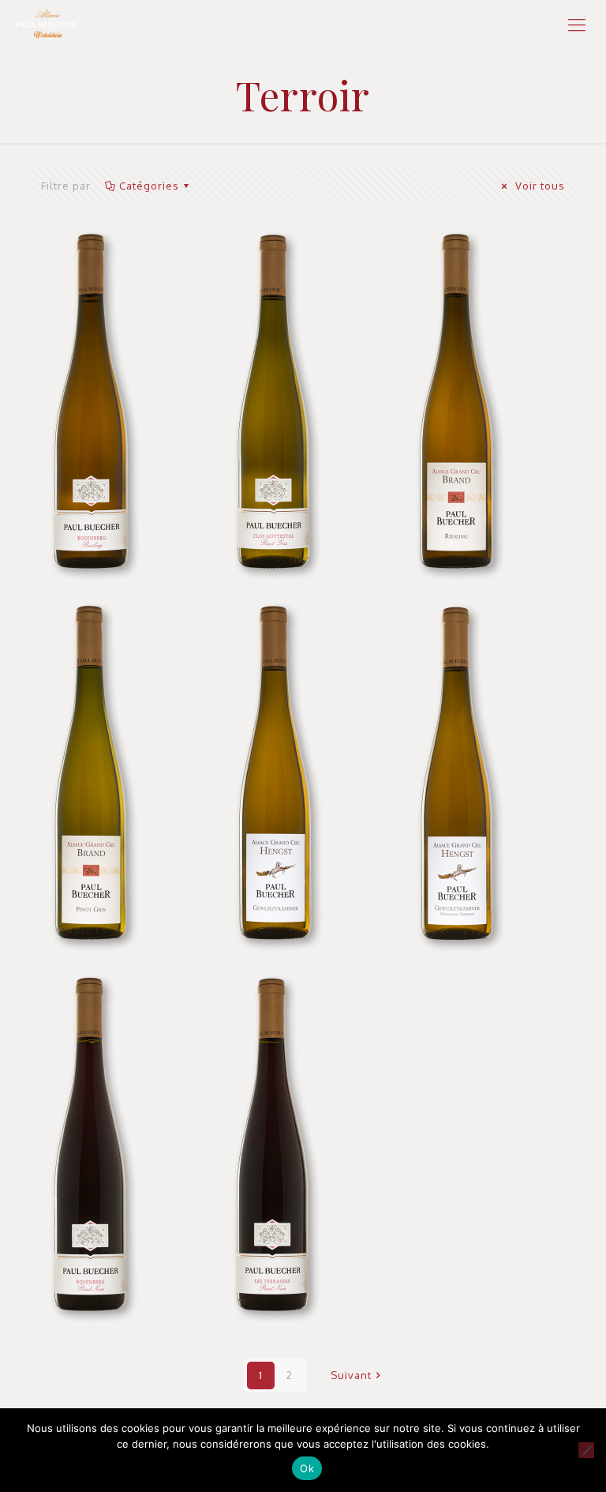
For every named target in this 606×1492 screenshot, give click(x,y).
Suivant (351, 1375)
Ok (307, 1468)
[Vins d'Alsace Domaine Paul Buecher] (46, 23)
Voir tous (538, 185)
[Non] (586, 1450)
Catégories (149, 185)
